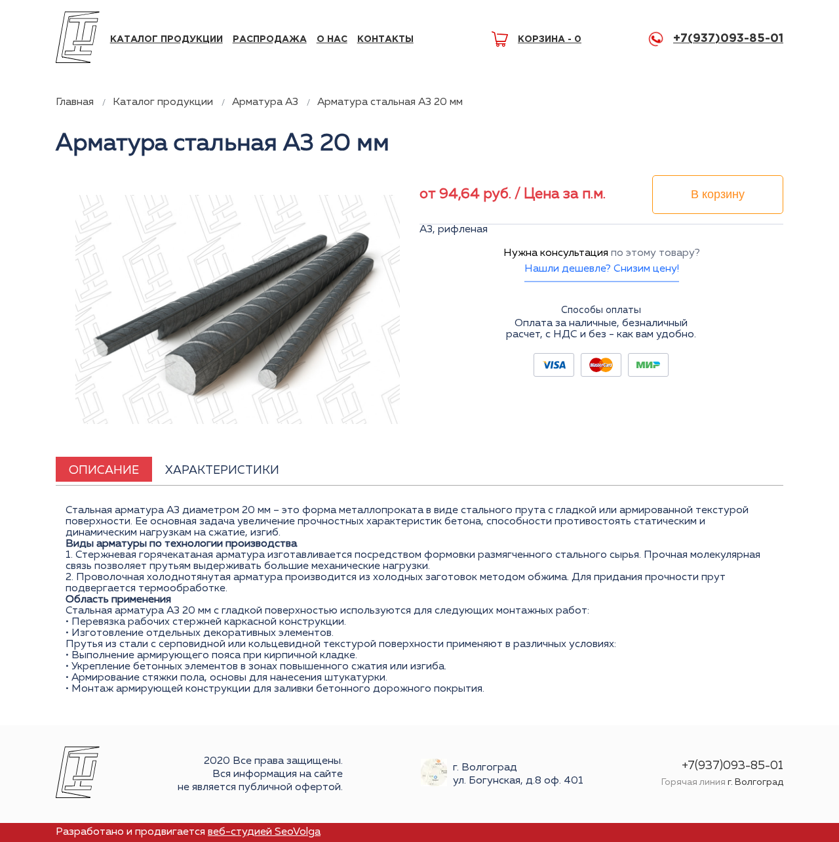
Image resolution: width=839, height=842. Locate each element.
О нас (332, 39)
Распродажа (270, 39)
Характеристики (222, 470)
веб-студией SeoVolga (264, 832)
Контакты (385, 39)
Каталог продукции (166, 39)
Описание (104, 470)
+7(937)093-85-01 (728, 38)
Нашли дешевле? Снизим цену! (601, 269)
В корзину (718, 194)
